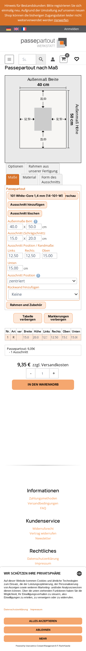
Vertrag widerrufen (43, 533)
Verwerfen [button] (61, 20)
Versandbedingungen (43, 503)
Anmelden (71, 29)
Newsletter (43, 538)
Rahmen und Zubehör (26, 305)
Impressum (43, 563)
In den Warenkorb (43, 384)
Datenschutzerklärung (43, 558)
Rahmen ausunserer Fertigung (43, 168)
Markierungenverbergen (58, 318)
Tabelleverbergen (28, 318)
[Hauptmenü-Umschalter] (9, 59)
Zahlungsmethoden (43, 498)
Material (29, 177)
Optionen (15, 166)
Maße (12, 177)
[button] (76, 59)
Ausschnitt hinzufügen (27, 204)
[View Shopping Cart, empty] (63, 59)
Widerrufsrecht (43, 528)
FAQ (43, 508)
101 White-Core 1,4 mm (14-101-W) (36, 196)
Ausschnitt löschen (24, 213)
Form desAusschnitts (51, 179)
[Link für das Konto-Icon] (53, 59)
